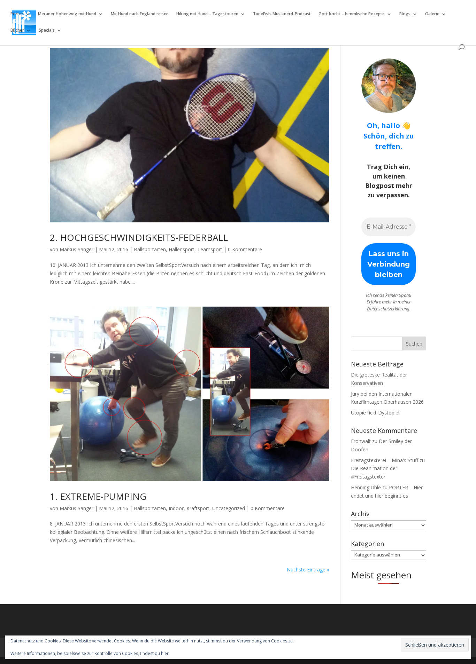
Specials (47, 30)
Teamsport (209, 249)
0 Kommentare (245, 249)
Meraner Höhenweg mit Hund (67, 14)
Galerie (432, 14)
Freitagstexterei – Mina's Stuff (384, 460)
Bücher (17, 30)
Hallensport (181, 249)
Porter (16, 14)
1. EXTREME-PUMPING (98, 496)
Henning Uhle (366, 487)
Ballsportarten (150, 249)
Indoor (176, 508)
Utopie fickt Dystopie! (375, 412)
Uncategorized (228, 508)
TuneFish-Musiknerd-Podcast (282, 14)
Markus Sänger (76, 249)
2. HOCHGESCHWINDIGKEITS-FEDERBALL (139, 237)
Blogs (404, 14)
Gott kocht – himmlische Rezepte (351, 14)
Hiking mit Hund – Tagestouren (207, 14)
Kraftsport (197, 508)
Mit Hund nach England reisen (140, 14)
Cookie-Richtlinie (187, 653)
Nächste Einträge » (308, 569)
